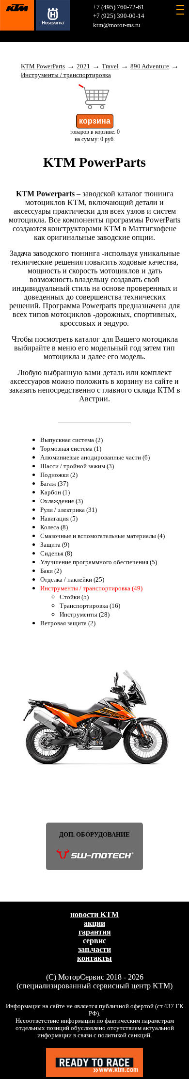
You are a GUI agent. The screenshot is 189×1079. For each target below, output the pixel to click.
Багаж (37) (54, 483)
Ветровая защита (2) (67, 623)
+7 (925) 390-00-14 (118, 16)
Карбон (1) (55, 492)
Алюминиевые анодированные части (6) (95, 457)
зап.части (94, 949)
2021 (83, 66)
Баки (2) (51, 571)
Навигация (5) (59, 518)
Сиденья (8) (56, 553)
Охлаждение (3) (61, 501)
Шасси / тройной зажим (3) (77, 466)
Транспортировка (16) (90, 606)
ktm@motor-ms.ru (117, 25)
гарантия (95, 932)
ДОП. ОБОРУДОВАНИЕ (94, 834)
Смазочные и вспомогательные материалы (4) (102, 536)
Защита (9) (54, 544)
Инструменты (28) (85, 614)
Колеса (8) (54, 527)
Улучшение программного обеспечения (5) (98, 562)
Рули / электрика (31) (68, 510)
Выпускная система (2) (71, 440)
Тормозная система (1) (70, 448)
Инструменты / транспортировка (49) (91, 588)
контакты (94, 958)
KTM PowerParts (43, 66)
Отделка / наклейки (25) (72, 579)
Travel (110, 66)
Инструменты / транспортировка (66, 75)
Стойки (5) (74, 597)
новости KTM (94, 914)
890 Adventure (149, 66)
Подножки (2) (59, 475)
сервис (94, 940)
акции (94, 923)
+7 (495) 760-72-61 (118, 7)
